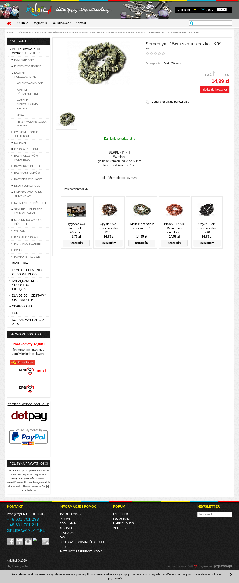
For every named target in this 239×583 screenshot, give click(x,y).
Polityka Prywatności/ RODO (82, 542)
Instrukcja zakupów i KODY (81, 551)
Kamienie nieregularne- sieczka (124, 32)
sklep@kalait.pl (26, 530)
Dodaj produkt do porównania (170, 101)
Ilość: (208, 74)
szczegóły (76, 243)
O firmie (22, 23)
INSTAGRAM (121, 518)
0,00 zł (210, 9)
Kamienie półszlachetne (83, 32)
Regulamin (40, 23)
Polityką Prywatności (23, 478)
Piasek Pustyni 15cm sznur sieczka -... (174, 228)
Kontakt (81, 23)
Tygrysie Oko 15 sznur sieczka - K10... (109, 228)
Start (10, 32)
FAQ (62, 537)
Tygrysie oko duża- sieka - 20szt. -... (76, 228)
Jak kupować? (61, 23)
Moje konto (184, 9)
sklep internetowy (176, 566)
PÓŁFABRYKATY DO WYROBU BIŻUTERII (41, 32)
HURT (63, 546)
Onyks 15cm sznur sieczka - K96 (207, 228)
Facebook (120, 514)
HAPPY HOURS (123, 523)
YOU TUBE (120, 528)
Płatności (67, 532)
